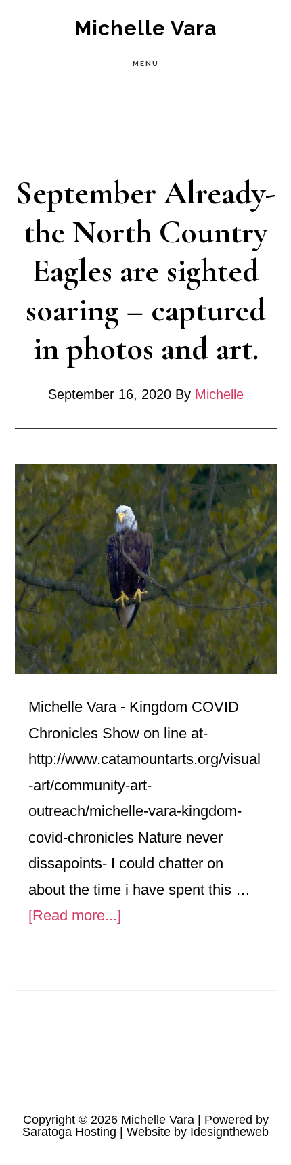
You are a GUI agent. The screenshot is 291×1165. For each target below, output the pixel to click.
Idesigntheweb (229, 1132)
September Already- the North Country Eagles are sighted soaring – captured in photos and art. (146, 270)
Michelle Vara (145, 28)
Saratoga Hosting (69, 1132)
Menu (146, 63)
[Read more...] (74, 915)
